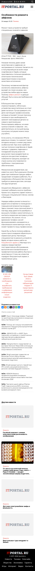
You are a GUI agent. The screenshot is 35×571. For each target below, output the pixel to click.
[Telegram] (8, 307)
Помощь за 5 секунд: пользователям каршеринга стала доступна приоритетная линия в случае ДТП (16, 326)
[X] (11, 307)
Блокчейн (26, 559)
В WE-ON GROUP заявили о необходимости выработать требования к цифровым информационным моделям (7, 285)
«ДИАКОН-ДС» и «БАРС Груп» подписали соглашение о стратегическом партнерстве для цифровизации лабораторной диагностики (16, 336)
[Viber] (13, 307)
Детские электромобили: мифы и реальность (16, 507)
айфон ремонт (15, 95)
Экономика (18, 563)
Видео (20, 566)
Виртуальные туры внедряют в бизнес (15, 541)
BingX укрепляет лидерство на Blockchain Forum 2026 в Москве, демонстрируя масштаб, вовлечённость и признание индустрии (16, 357)
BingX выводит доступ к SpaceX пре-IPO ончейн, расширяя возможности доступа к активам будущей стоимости (16, 367)
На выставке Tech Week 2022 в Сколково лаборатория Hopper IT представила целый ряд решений (28, 283)
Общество (7, 563)
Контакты (29, 566)
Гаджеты (28, 563)
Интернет (12, 566)
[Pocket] (22, 307)
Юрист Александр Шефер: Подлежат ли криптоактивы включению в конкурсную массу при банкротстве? (17, 318)
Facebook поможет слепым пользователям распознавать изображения (15, 434)
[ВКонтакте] (2, 307)
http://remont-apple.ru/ (10, 243)
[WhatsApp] (16, 307)
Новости (6, 430)
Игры (4, 566)
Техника (16, 21)
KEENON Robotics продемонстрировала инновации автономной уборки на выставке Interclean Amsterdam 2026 (16, 376)
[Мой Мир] (19, 307)
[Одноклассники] (5, 307)
